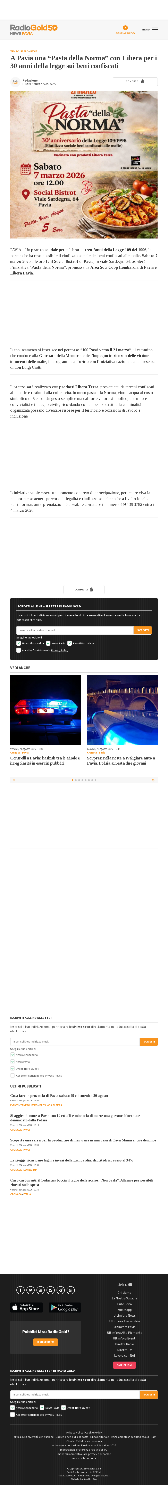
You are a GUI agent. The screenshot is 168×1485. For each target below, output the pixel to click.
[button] (154, 780)
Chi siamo (124, 1292)
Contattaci (124, 1364)
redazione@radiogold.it (97, 1475)
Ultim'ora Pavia (124, 1327)
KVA (95, 1479)
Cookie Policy (93, 1433)
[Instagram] (51, 1290)
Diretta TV (124, 1350)
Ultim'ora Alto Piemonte (124, 1332)
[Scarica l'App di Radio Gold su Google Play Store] (65, 1307)
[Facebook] (20, 1290)
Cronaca (15, 753)
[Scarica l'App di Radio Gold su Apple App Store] (26, 1307)
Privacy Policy (59, 650)
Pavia (33, 51)
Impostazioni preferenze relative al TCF (84, 1450)
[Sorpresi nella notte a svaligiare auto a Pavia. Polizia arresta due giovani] (122, 710)
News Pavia (58, 644)
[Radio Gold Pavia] (34, 29)
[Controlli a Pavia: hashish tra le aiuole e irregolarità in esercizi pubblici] (45, 710)
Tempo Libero (19, 51)
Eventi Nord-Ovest (84, 644)
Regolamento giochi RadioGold (130, 1437)
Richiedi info (45, 1342)
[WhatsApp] (71, 1290)
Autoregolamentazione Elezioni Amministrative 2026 (84, 1446)
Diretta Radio (124, 1344)
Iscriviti (142, 630)
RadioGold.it (94, 1468)
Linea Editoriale (99, 1437)
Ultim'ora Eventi (124, 1338)
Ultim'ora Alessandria (124, 1321)
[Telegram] (61, 1290)
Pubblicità (124, 1304)
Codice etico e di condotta (72, 1437)
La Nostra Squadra (124, 1298)
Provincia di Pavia (50, 1105)
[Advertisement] (84, 312)
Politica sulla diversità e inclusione (33, 1437)
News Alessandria (33, 644)
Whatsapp (124, 1310)
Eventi (14, 1105)
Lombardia (30, 1170)
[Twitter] (30, 1290)
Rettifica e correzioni (89, 1441)
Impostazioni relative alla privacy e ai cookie (84, 1454)
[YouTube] (40, 1290)
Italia (27, 1194)
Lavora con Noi (124, 1355)
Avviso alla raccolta (84, 1458)
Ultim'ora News (125, 1315)
